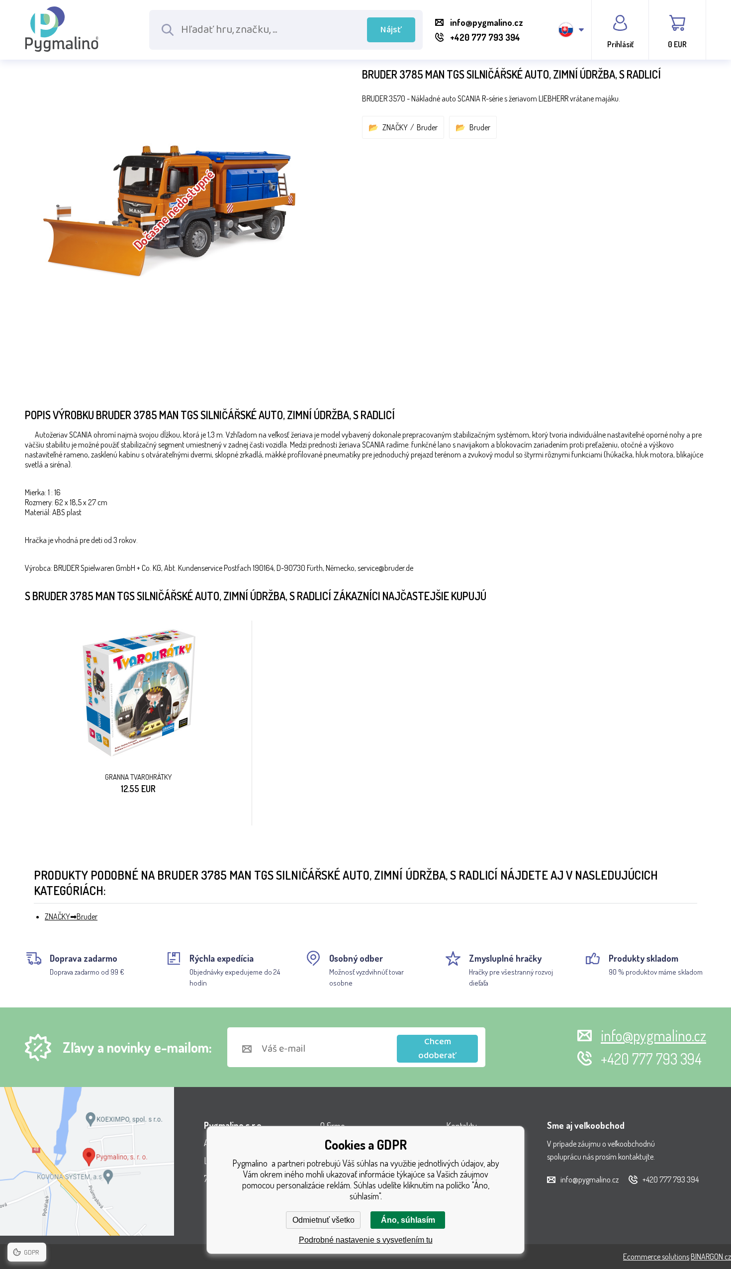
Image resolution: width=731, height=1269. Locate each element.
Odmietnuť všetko (323, 1220)
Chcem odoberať (437, 1049)
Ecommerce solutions (656, 1257)
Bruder (427, 127)
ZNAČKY (395, 127)
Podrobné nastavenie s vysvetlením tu (366, 1240)
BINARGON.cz (711, 1257)
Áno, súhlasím (408, 1220)
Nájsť (391, 30)
